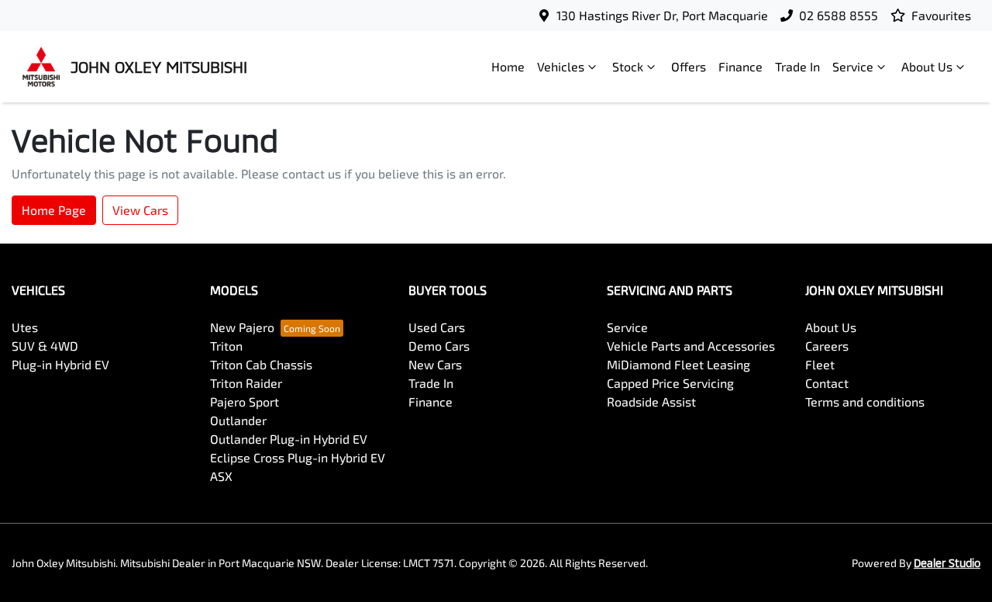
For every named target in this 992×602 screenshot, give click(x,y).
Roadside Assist (651, 401)
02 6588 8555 (838, 15)
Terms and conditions (865, 401)
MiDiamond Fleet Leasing (678, 364)
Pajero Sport (244, 401)
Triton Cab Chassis (261, 364)
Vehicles (560, 66)
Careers (827, 345)
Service (852, 66)
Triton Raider (246, 382)
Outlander (238, 420)
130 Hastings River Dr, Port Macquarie (662, 15)
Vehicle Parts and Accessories (691, 345)
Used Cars (436, 327)
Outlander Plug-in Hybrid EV (288, 438)
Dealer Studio (947, 562)
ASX (221, 476)
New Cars (435, 364)
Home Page (54, 209)
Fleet (820, 364)
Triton (226, 345)
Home (508, 66)
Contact (827, 382)
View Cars (140, 209)
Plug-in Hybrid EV (60, 364)
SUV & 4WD (45, 345)
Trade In (797, 66)
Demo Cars (439, 345)
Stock (627, 66)
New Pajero (242, 327)
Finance (740, 66)
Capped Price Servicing (670, 382)
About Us (926, 66)
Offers (688, 66)
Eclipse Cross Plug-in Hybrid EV (297, 457)
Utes (25, 327)
